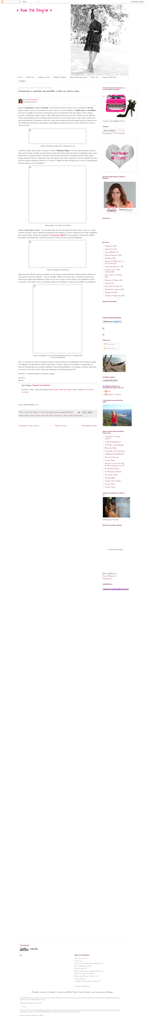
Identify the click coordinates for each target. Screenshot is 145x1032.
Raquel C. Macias (114, 394)
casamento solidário (58, 235)
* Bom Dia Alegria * (34, 10)
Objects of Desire (112, 280)
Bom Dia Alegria (66, 389)
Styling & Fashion (59, 77)
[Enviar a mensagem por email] (83, 412)
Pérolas (108, 283)
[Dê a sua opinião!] (85, 412)
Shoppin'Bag (110, 478)
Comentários (110, 348)
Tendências (109, 292)
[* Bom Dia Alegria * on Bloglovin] (112, 323)
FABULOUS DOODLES (114, 454)
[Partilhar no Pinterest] (91, 412)
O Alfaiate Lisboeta (113, 472)
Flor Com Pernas (112, 457)
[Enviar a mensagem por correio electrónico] (78, 412)
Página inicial (60, 426)
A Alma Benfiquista (113, 442)
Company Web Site (109, 77)
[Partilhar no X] (87, 412)
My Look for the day (113, 275)
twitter (26, 392)
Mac (109, 391)
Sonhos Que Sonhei (113, 481)
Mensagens (110, 344)
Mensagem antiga (89, 426)
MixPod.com (107, 579)
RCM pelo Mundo (112, 286)
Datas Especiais (111, 255)
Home (20, 77)
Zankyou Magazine (76, 415)
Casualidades (110, 252)
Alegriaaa (109, 246)
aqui (36, 404)
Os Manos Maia (111, 475)
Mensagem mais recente (29, 426)
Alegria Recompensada (78, 77)
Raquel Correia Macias (31, 99)
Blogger (110, 992)
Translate (121, 133)
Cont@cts (22, 81)
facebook (89, 389)
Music (105, 576)
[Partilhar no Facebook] (89, 412)
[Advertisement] (114, 605)
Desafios (108, 258)
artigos (31, 415)
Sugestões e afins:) (61, 415)
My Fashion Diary (112, 469)
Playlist (111, 576)
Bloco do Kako (111, 448)
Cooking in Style (44, 77)
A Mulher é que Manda (114, 445)
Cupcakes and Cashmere (115, 451)
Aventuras (109, 249)
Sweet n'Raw (110, 484)
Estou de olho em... (112, 267)
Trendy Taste (110, 487)
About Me (30, 77)
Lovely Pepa (110, 460)
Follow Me (94, 77)
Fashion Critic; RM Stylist (44, 415)
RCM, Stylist (53, 389)
